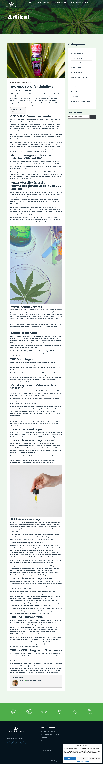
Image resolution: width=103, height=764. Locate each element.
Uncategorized (75, 96)
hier (25, 680)
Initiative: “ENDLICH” (46, 750)
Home (9, 36)
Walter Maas (16, 82)
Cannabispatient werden (44, 2)
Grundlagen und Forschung (33, 36)
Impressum (86, 761)
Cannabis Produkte (59, 6)
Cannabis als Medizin (76, 2)
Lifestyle (87, 2)
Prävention (74, 87)
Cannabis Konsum (17, 36)
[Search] (93, 117)
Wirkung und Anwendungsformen (80, 101)
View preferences (95, 758)
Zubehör (73, 106)
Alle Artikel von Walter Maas (27, 684)
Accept (70, 758)
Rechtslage (74, 91)
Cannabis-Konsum (60, 2)
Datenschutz (80, 761)
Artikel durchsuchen (75, 113)
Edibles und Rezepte (76, 72)
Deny (82, 758)
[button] (100, 745)
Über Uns (31, 2)
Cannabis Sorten (76, 67)
